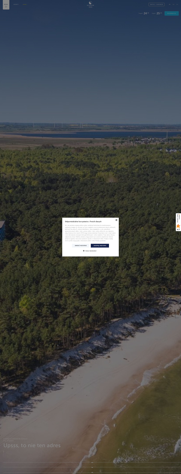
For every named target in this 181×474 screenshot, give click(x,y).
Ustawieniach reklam (98, 238)
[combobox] (116, 220)
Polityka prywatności (100, 240)
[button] (90, 251)
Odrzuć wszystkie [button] (81, 245)
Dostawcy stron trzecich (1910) (76, 233)
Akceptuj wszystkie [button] (100, 245)
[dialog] (90, 237)
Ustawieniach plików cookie (88, 240)
